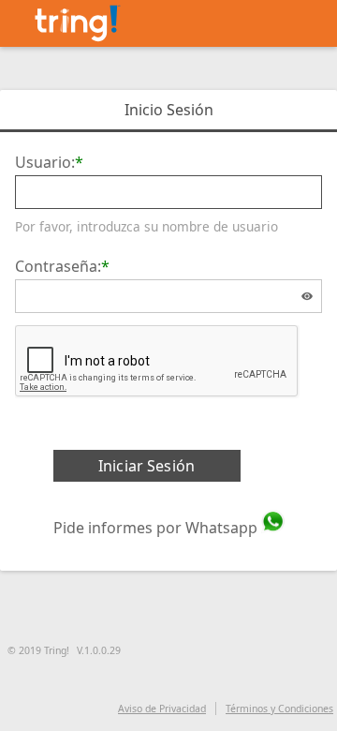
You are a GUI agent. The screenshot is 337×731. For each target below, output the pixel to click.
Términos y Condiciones (279, 708)
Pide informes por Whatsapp (155, 527)
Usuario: (45, 162)
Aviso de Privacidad (162, 708)
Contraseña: (58, 266)
